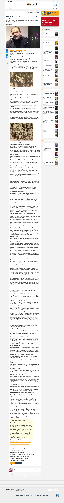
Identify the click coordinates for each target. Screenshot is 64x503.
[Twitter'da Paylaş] (7, 52)
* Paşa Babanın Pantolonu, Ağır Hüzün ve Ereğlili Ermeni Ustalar (22, 454)
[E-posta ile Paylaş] (7, 61)
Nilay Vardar (16, 469)
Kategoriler (56, 8)
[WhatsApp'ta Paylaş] (7, 55)
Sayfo (25, 49)
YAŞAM (8, 12)
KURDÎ (57, 1)
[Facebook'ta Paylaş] (7, 50)
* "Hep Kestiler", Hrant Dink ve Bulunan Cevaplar (19, 458)
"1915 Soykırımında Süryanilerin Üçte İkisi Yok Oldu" (21, 18)
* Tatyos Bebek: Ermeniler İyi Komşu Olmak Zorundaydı (20, 441)
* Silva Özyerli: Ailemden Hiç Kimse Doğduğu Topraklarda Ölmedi (22, 448)
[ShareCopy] (7, 59)
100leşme (12, 439)
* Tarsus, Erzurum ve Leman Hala (16, 450)
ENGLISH (52, 1)
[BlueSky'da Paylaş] (7, 57)
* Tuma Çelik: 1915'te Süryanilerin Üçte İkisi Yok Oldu (19, 443)
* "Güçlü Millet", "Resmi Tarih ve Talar (17, 460)
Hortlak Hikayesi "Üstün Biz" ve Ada (17, 452)
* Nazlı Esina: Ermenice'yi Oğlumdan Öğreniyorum (19, 446)
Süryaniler (12, 49)
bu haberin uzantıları (46, 29)
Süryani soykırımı (19, 49)
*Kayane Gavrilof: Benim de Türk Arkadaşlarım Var (19, 456)
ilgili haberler (45, 39)
